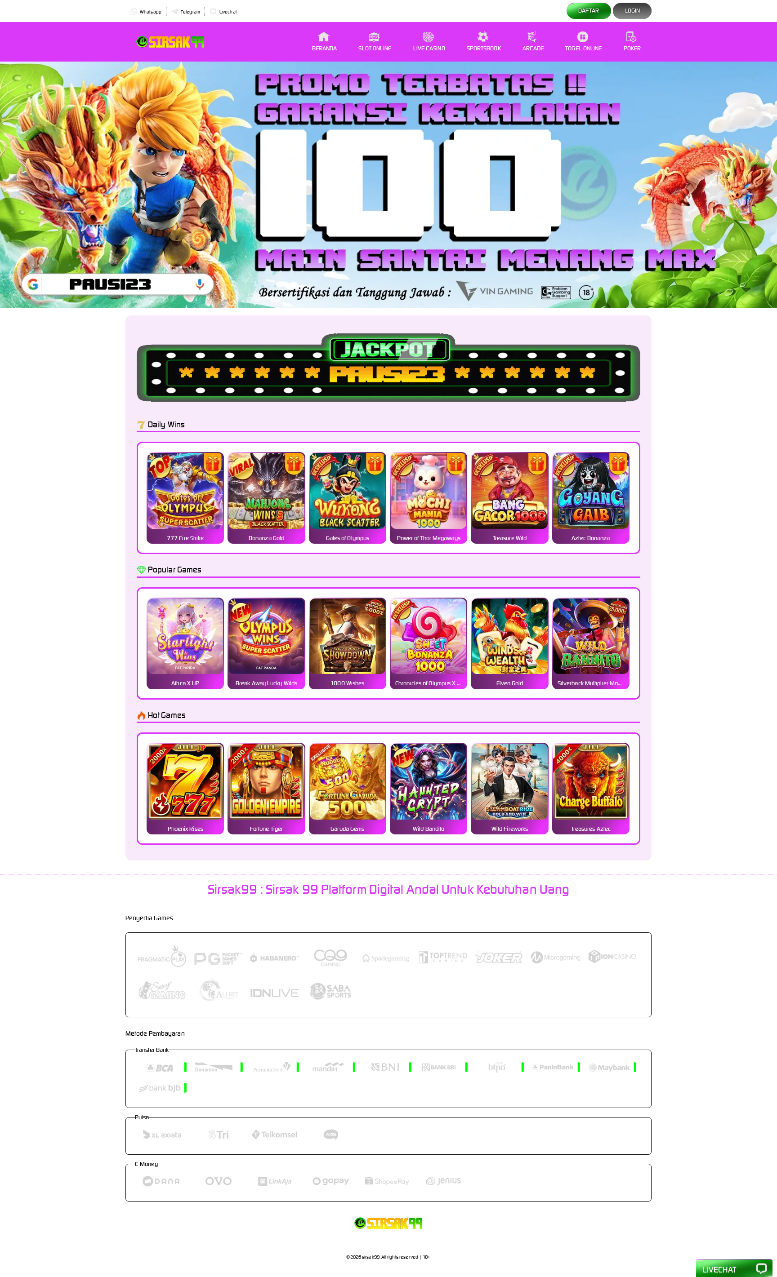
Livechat (228, 12)
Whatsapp (150, 12)
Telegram (190, 12)
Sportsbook (484, 48)
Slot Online (374, 48)
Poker (632, 48)
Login (632, 10)
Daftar (588, 10)
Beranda (324, 48)
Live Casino (429, 48)
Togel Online (583, 48)
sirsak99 (371, 1257)
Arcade (533, 48)
